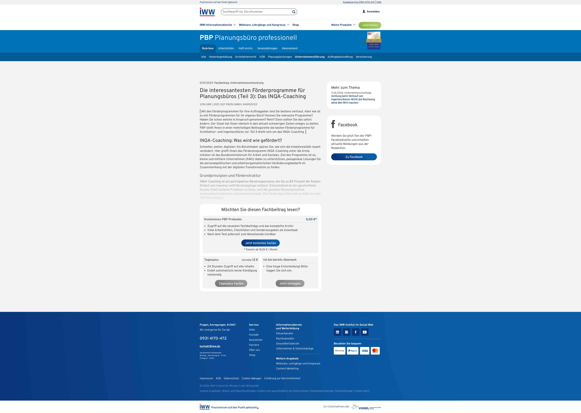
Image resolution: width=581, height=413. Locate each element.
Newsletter (256, 340)
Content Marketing (287, 368)
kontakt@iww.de (210, 346)
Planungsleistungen (280, 57)
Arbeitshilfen (226, 48)
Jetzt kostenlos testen (260, 243)
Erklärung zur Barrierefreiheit (282, 378)
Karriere (254, 345)
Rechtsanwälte (285, 338)
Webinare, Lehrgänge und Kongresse (298, 363)
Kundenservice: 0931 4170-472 (359, 2)
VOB (262, 57)
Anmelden (373, 11)
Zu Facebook (354, 157)
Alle (203, 57)
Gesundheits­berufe (287, 343)
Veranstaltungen (267, 48)
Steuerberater (284, 333)
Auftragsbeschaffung (340, 57)
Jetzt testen (369, 25)
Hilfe (378, 2)
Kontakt (254, 335)
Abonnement (290, 48)
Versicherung (364, 57)
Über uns (254, 350)
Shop (295, 25)
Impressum (206, 378)
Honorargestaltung (220, 57)
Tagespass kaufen (231, 284)
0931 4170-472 (213, 338)
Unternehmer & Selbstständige (294, 348)
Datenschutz (231, 378)
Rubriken (208, 48)
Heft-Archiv (246, 48)
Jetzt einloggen (290, 284)
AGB (218, 378)
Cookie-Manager (252, 378)
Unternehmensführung (310, 57)
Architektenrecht (245, 57)
